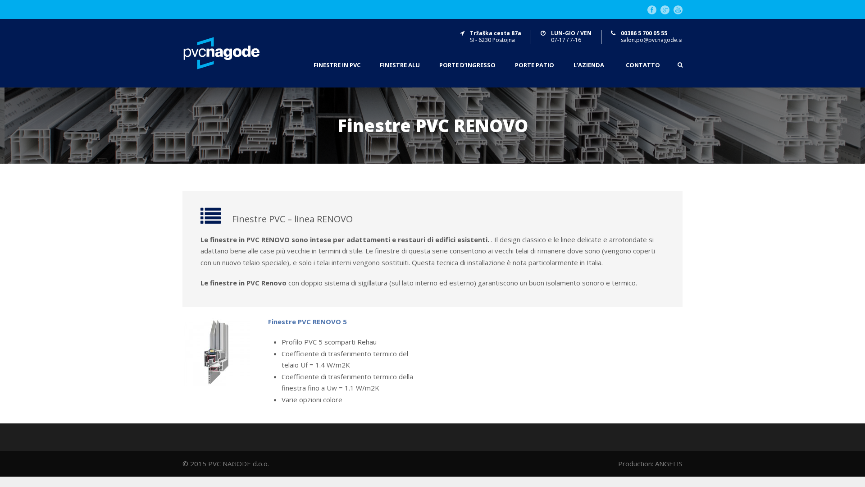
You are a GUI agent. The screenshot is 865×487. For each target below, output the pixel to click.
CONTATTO (643, 65)
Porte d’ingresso (467, 65)
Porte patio (534, 65)
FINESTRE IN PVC (337, 65)
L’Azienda (589, 65)
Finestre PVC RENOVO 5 (307, 321)
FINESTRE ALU (400, 65)
